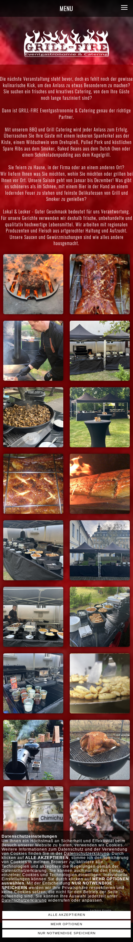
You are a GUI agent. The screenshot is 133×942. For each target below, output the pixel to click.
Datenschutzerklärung (86, 853)
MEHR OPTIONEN (66, 924)
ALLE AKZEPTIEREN (66, 914)
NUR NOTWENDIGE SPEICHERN (67, 933)
